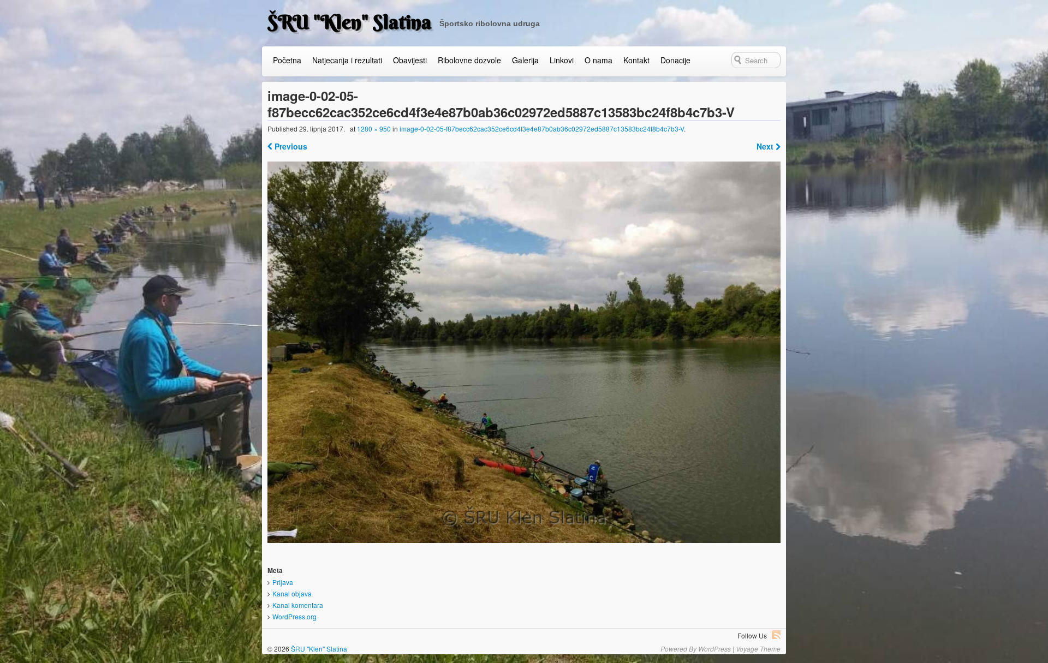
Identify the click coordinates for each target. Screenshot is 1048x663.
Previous (289, 146)
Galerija (525, 60)
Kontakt (636, 60)
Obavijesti (410, 60)
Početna (287, 60)
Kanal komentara (297, 605)
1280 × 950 (374, 128)
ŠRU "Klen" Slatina (349, 22)
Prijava (282, 582)
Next (766, 146)
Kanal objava (292, 593)
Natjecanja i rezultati (347, 60)
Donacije (675, 60)
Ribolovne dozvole (469, 60)
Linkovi (562, 60)
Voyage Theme (758, 648)
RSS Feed (776, 634)
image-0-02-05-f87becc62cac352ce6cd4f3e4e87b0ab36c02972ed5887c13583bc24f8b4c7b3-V (542, 128)
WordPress (714, 648)
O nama (598, 60)
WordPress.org (294, 616)
